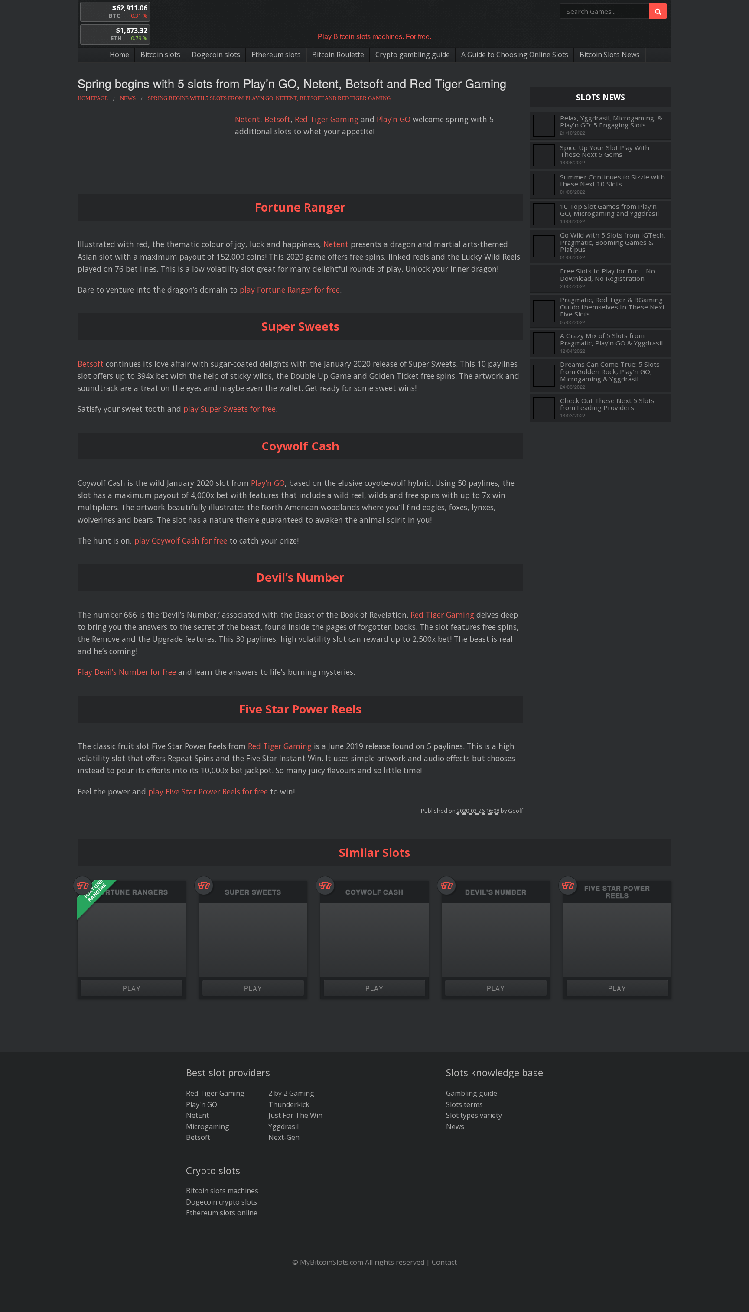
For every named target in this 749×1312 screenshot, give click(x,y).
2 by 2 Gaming (291, 1093)
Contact (444, 1262)
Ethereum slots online (221, 1213)
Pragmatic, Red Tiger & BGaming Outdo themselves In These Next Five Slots (612, 307)
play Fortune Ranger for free (290, 289)
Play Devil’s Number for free (127, 672)
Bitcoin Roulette (338, 54)
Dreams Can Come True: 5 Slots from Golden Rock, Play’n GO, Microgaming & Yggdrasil (610, 371)
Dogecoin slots (216, 54)
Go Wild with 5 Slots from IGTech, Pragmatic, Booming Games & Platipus (612, 242)
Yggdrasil (283, 1126)
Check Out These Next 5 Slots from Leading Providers (607, 404)
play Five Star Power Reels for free (208, 791)
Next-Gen (284, 1137)
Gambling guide (471, 1093)
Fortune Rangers (131, 892)
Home (119, 54)
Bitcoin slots (160, 54)
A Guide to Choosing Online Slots (514, 54)
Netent (247, 119)
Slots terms (464, 1104)
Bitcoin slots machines (222, 1190)
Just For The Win (295, 1115)
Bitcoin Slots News (610, 54)
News (455, 1126)
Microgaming (207, 1126)
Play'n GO (201, 1104)
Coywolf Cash (374, 892)
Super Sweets (253, 892)
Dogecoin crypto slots (221, 1202)
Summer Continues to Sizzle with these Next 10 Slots (612, 180)
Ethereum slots (276, 54)
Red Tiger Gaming (326, 119)
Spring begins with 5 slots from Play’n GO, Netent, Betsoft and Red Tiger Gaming (292, 83)
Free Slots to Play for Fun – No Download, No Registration (607, 274)
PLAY (132, 988)
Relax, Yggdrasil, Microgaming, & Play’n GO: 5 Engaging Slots (611, 121)
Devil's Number (496, 892)
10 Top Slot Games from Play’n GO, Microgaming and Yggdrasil (609, 210)
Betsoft (277, 119)
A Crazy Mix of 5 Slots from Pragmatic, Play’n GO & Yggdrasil (611, 339)
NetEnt (197, 1115)
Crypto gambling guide (412, 54)
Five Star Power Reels (617, 892)
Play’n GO (393, 119)
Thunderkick (288, 1104)
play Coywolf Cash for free (180, 540)
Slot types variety (474, 1115)
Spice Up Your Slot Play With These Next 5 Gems (604, 151)
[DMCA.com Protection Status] (374, 1299)
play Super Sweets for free (229, 409)
